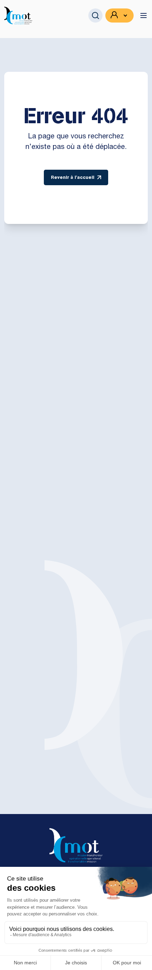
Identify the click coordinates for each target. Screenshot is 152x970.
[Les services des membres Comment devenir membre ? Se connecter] (119, 15)
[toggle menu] (143, 15)
